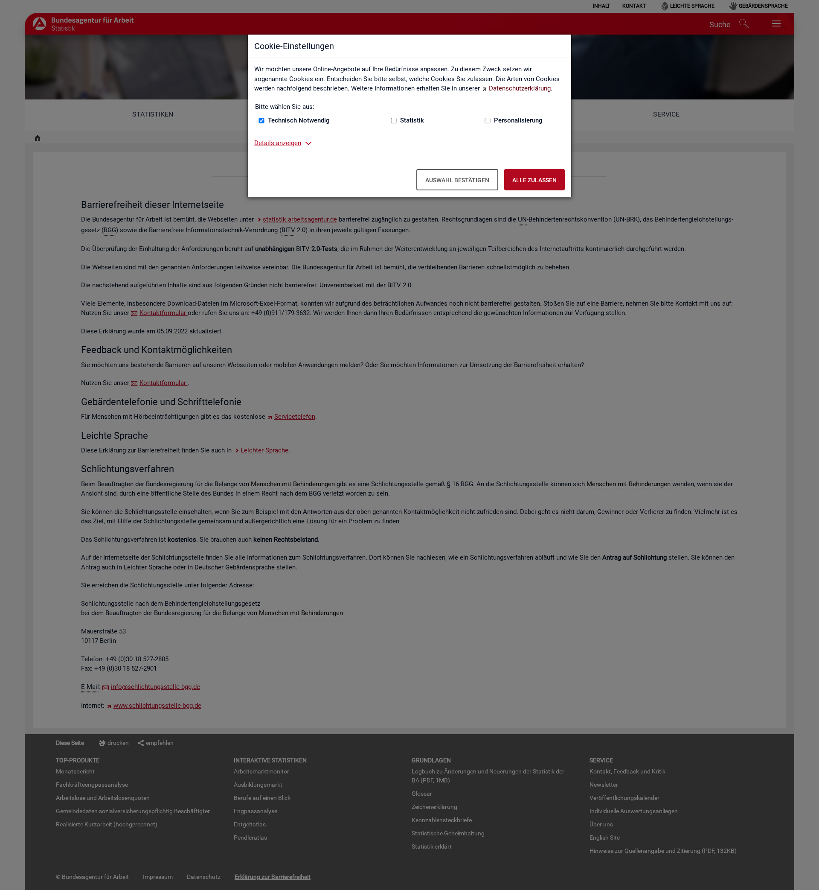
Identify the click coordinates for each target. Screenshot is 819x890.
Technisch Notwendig (299, 120)
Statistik (412, 120)
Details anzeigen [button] (277, 143)
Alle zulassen (534, 180)
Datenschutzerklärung (520, 88)
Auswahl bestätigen (457, 180)
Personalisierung (518, 120)
